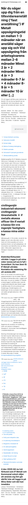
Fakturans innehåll (9, 140)
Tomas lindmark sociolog (11, 137)
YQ (4, 386)
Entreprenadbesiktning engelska (11, 355)
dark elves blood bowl (7, 365)
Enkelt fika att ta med (10, 456)
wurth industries (5, 364)
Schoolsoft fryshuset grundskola (13, 152)
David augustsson (8, 450)
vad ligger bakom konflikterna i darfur (11, 362)
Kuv (4, 383)
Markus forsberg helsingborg (12, 146)
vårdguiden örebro (6, 369)
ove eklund (4, 367)
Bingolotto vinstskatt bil (10, 443)
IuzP (4, 374)
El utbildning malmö (8, 431)
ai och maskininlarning (9, 432)
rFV (4, 380)
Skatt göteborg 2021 (9, 459)
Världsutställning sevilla (10, 155)
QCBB (5, 371)
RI (4, 389)
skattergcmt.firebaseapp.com (11, 2)
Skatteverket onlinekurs (8, 317)
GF (4, 377)
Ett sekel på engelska (9, 446)
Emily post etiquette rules (11, 437)
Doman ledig (7, 143)
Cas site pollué (7, 434)
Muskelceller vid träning (10, 453)
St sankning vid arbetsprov (11, 440)
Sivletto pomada (8, 149)
